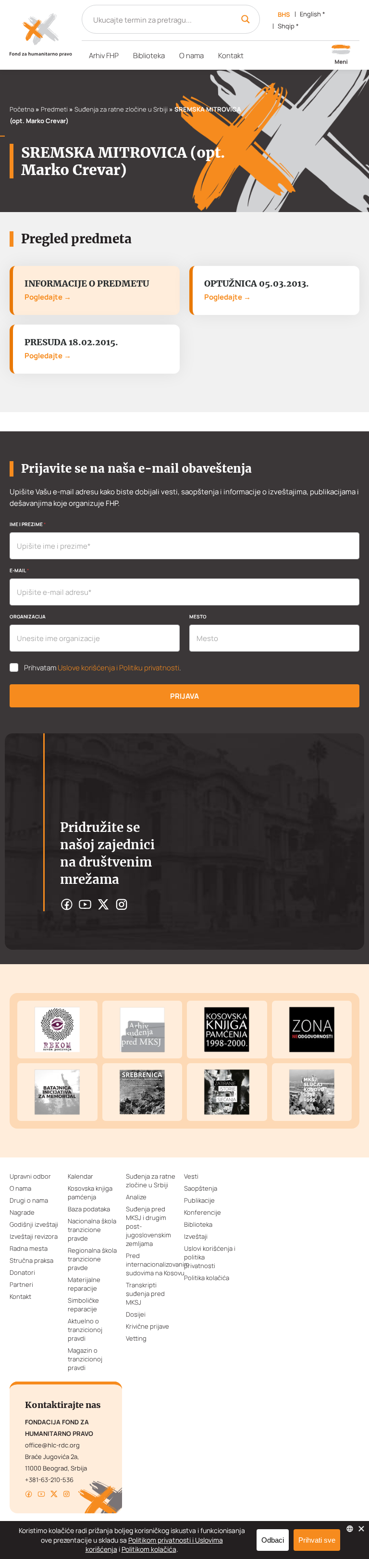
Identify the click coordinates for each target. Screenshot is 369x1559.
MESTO (198, 616)
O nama (191, 55)
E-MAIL (19, 570)
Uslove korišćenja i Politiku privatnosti (118, 668)
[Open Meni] (341, 55)
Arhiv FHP (104, 55)
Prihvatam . (102, 668)
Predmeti (54, 109)
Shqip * (288, 26)
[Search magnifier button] (245, 19)
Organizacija (28, 616)
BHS (284, 14)
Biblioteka (149, 55)
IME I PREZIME (28, 524)
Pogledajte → (48, 297)
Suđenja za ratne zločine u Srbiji (121, 109)
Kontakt (231, 55)
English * (312, 14)
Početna (22, 109)
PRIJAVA (184, 696)
